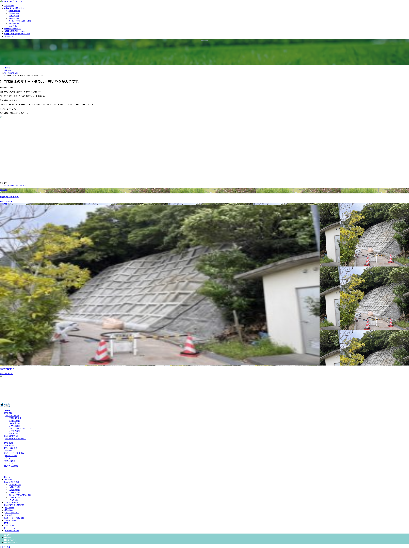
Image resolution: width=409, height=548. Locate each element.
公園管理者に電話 (12, 542)
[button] (204, 399)
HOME (8, 537)
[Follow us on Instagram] (5, 394)
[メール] (5, 392)
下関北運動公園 (14, 10)
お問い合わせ (11, 540)
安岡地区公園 (14, 13)
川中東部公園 (14, 18)
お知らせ (23, 185)
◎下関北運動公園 (11, 185)
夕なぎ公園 (13, 26)
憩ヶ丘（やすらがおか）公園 (20, 21)
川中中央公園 (14, 23)
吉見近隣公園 (14, 15)
